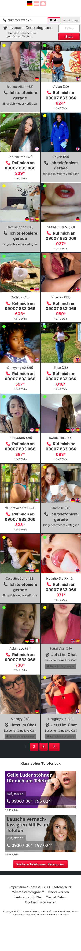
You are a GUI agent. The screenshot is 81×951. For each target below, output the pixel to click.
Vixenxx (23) (60, 297)
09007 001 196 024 (32, 801)
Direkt (54, 20)
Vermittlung (70, 20)
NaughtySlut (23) (61, 719)
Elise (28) (61, 368)
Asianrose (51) (20, 648)
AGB (46, 887)
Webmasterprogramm (28, 892)
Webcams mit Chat (29, 897)
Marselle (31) (60, 508)
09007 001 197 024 (32, 845)
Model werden (58, 892)
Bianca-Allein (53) (20, 87)
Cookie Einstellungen (40, 902)
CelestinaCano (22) (20, 578)
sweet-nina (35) (61, 438)
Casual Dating (56, 897)
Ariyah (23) (60, 157)
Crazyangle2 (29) (20, 368)
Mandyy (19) (20, 719)
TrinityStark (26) (20, 438)
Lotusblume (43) (20, 157)
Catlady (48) (20, 297)
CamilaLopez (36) (20, 227)
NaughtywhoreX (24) (20, 508)
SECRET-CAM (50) (61, 227)
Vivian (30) (61, 87)
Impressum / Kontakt (25, 887)
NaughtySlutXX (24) (61, 578)
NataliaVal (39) (61, 648)
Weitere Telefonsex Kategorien (40, 864)
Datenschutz (62, 887)
